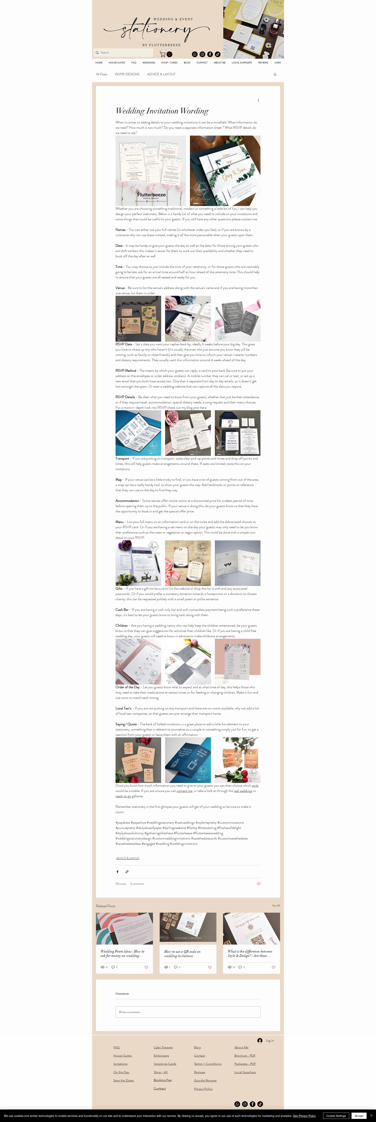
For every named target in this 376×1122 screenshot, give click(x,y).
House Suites (122, 1055)
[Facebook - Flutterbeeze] (210, 54)
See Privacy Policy (304, 1116)
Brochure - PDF (245, 1055)
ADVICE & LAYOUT (161, 74)
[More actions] (258, 100)
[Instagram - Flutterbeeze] (202, 54)
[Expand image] (151, 171)
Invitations (120, 1064)
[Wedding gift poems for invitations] (124, 929)
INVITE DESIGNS (127, 74)
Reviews (199, 1072)
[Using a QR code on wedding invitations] (188, 929)
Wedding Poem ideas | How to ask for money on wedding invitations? (123, 953)
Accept (359, 1116)
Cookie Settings (336, 1116)
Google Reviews (205, 1080)
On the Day (121, 1072)
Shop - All (161, 1072)
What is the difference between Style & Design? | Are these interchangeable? (250, 953)
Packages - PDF (245, 1064)
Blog (197, 1047)
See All (276, 905)
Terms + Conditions (207, 1064)
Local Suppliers (245, 1072)
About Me (241, 1047)
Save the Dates (123, 1080)
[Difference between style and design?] (251, 929)
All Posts (101, 74)
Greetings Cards (165, 1064)
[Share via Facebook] (117, 872)
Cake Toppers (163, 1047)
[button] (167, 54)
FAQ (116, 1047)
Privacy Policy (203, 1089)
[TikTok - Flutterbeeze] (218, 54)
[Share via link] (127, 872)
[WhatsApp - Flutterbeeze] (195, 54)
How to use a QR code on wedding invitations (182, 953)
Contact (199, 1055)
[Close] (371, 1116)
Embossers (161, 1055)
